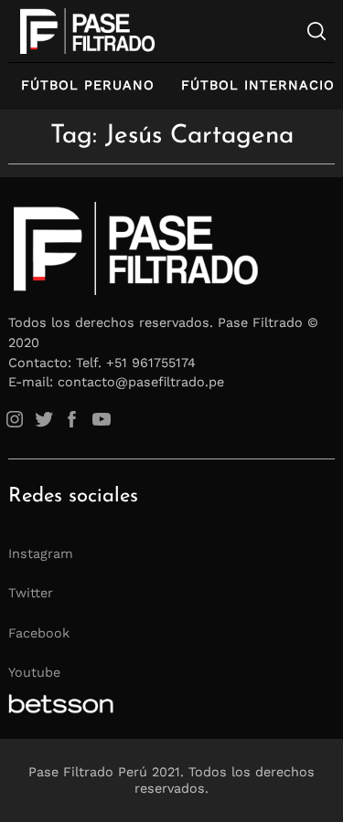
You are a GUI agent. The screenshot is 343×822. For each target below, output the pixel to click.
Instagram (40, 553)
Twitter (30, 592)
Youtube (34, 672)
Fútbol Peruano (88, 85)
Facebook (39, 633)
